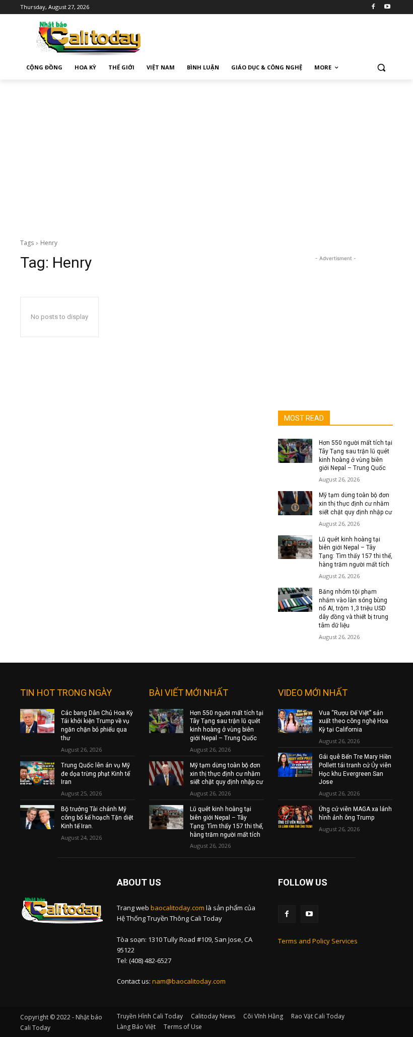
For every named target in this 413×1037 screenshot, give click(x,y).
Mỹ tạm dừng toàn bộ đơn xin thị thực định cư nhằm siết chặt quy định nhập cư (355, 504)
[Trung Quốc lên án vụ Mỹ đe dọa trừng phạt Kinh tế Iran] (37, 773)
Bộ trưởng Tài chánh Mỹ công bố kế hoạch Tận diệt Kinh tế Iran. (97, 818)
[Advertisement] (206, 155)
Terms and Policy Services (318, 940)
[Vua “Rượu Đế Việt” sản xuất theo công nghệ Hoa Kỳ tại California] (295, 721)
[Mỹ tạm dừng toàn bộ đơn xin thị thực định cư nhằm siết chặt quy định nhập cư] (295, 503)
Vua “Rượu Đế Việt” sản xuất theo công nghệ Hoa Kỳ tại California (353, 721)
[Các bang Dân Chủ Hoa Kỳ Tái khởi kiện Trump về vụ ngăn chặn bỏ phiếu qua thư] (37, 721)
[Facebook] (373, 7)
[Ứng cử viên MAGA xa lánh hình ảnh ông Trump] (295, 817)
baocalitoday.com (177, 907)
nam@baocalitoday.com (189, 981)
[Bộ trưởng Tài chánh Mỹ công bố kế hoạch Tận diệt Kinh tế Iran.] (37, 817)
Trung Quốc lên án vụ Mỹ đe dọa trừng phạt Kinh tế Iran (95, 774)
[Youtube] (387, 7)
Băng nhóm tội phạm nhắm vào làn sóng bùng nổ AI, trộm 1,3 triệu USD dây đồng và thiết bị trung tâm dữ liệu (353, 608)
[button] (381, 67)
